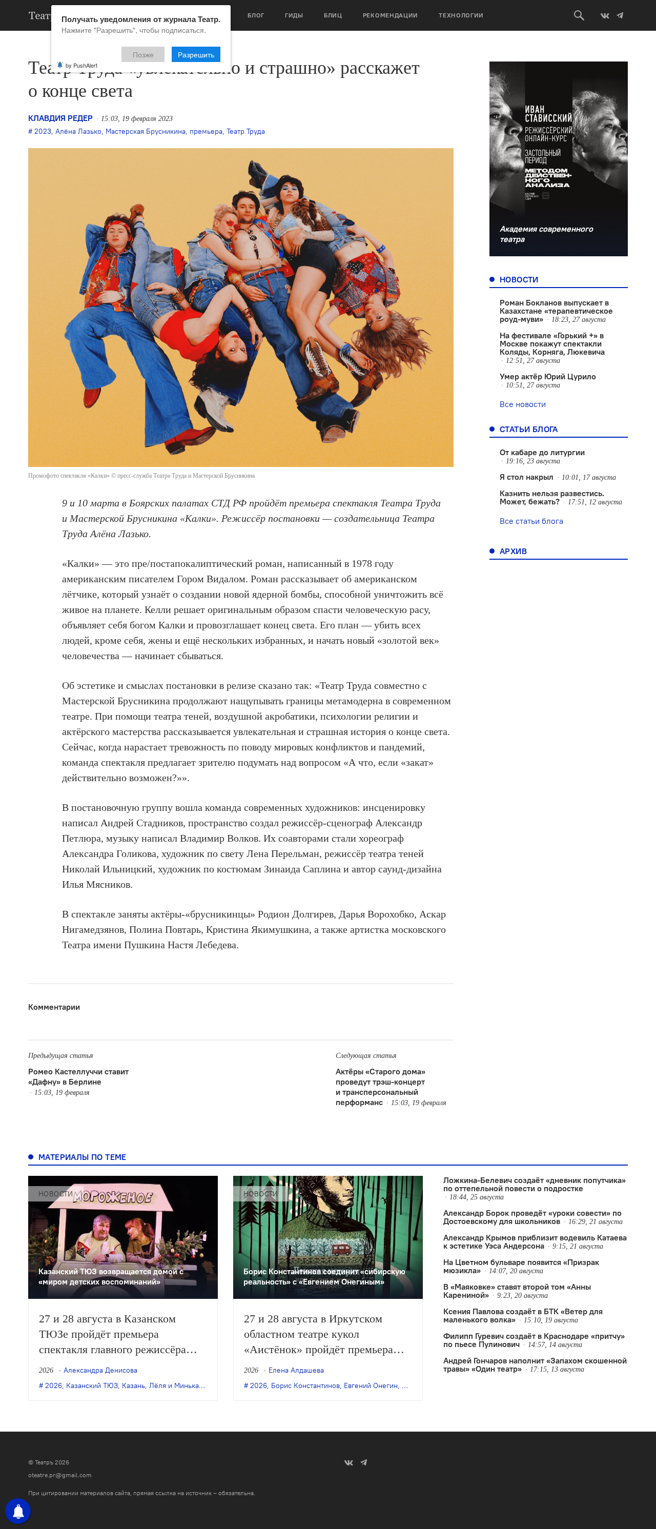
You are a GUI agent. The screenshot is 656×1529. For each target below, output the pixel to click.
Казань (133, 1385)
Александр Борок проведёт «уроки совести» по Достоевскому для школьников (532, 1217)
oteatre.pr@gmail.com (60, 1475)
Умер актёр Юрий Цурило (548, 376)
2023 (42, 131)
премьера (206, 131)
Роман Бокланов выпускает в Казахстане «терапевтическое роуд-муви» (556, 310)
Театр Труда (246, 131)
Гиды (294, 15)
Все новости (523, 404)
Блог (256, 15)
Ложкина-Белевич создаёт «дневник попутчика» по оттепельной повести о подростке (534, 1184)
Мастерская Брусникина (146, 131)
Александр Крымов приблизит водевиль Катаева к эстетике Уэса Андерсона (535, 1241)
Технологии (461, 15)
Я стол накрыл (527, 477)
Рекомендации (390, 15)
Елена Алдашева (296, 1370)
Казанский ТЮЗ (92, 1385)
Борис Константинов (305, 1385)
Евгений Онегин (371, 1385)
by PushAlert (81, 65)
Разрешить (196, 54)
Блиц (333, 15)
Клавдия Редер (60, 118)
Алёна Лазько (78, 131)
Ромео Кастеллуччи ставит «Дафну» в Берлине (78, 1076)
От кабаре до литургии (542, 452)
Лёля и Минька (174, 1385)
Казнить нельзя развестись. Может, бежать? (552, 497)
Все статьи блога (531, 521)
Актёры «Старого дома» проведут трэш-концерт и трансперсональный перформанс (380, 1086)
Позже (143, 54)
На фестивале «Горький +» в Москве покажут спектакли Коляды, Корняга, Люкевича (552, 343)
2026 (53, 1385)
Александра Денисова (100, 1370)
